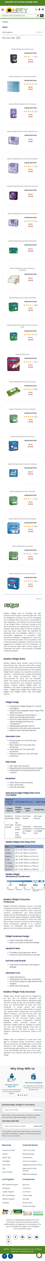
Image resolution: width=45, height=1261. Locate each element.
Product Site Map (29, 1206)
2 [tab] (20, 1095)
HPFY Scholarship (8, 1195)
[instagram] (22, 1237)
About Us (26, 1185)
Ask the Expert (7, 1172)
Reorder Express (28, 1154)
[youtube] (36, 1237)
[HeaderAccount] (39, 9)
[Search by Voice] (38, 15)
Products (7, 32)
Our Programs (8, 1179)
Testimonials (27, 1195)
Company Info (28, 1179)
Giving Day (6, 1188)
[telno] (36, 9)
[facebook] (15, 1237)
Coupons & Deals (8, 1150)
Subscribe (38, 1110)
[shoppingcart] (43, 9)
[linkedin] (29, 1237)
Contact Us (27, 1188)
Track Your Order (29, 1150)
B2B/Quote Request (30, 1174)
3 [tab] (22, 1095)
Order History (27, 1157)
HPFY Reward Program (10, 1185)
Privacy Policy (28, 1203)
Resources (6, 1145)
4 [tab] (25, 1095)
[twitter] (8, 1237)
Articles (5, 1154)
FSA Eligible (6, 1161)
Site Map (26, 1199)
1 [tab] (18, 1095)
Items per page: (8, 38)
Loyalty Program (8, 1192)
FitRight (5, 27)
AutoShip (5, 1203)
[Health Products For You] (17, 10)
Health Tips (6, 1157)
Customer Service (30, 1145)
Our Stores (26, 1192)
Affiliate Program (8, 1199)
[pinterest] (8, 1242)
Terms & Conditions (30, 1161)
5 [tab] (27, 1095)
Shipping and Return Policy (32, 1165)
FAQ (3, 1168)
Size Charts (6, 1165)
